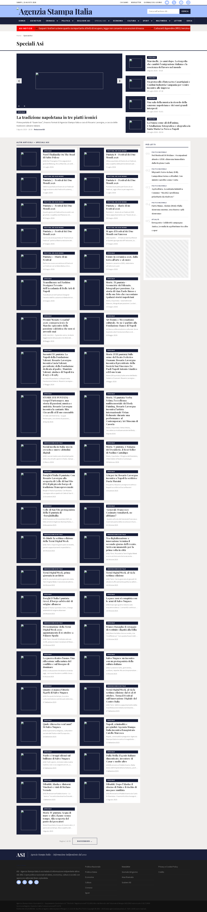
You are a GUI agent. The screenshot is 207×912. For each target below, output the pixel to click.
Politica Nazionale (92, 866)
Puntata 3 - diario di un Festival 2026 (118, 207)
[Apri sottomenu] (57, 20)
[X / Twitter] (174, 2)
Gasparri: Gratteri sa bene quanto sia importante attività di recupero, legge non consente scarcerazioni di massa (79, 28)
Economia (118, 20)
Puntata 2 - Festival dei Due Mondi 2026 (57, 233)
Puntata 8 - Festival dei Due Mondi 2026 (121, 156)
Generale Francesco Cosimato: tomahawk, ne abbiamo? (119, 512)
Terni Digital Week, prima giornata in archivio (56, 574)
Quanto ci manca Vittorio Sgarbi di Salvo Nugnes (56, 691)
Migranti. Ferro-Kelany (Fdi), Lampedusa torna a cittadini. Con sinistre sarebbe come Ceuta (167, 176)
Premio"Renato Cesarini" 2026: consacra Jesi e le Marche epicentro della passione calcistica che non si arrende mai (59, 325)
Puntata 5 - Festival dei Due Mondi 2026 (57, 207)
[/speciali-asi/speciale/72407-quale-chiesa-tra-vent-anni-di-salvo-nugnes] (29, 731)
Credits (161, 872)
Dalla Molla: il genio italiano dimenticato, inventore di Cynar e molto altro (121, 758)
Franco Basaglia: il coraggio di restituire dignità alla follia (121, 628)
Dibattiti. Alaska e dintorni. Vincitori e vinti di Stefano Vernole (57, 787)
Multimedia (161, 20)
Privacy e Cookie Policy (168, 866)
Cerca (185, 11)
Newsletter (136, 2)
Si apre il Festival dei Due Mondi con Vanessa (119, 233)
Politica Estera (91, 872)
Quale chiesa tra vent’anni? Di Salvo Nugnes (57, 726)
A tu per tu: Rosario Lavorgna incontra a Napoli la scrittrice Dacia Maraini (122, 478)
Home (19, 35)
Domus (22, 20)
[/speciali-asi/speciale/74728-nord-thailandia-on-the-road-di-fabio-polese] (29, 159)
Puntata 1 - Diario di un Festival (55, 258)
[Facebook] (181, 2)
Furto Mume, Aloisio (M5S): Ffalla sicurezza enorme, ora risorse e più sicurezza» (168, 209)
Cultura (131, 20)
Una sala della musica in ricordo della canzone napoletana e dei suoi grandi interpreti (167, 105)
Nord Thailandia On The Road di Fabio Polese (59, 156)
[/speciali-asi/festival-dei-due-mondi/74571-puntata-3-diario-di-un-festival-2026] (92, 210)
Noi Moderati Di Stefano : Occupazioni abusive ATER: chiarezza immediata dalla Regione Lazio (169, 159)
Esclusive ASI (83, 20)
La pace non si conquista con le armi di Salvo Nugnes (121, 600)
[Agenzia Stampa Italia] (54, 11)
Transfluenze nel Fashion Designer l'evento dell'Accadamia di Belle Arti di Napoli (59, 287)
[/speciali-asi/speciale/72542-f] (92, 634)
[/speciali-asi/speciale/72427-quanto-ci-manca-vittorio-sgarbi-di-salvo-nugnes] (29, 699)
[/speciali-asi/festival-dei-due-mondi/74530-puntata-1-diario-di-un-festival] (29, 261)
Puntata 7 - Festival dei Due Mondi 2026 (57, 182)
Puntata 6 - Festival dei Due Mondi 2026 (121, 182)
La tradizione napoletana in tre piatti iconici (57, 117)
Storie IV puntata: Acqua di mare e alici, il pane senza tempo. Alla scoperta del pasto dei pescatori (57, 817)
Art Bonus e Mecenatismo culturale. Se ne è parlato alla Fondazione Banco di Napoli (121, 322)
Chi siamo (124, 2)
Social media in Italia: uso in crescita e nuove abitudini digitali (57, 449)
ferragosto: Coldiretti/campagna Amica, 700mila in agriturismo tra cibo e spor (170, 226)
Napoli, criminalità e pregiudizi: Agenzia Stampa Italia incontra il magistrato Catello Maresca (120, 729)
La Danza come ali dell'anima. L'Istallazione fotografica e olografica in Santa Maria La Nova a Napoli (168, 125)
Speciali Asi (100, 20)
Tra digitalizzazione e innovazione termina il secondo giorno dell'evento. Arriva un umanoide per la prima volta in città (121, 544)
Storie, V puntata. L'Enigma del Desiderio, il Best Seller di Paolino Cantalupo (121, 449)
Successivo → (84, 841)
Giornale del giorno (153, 2)
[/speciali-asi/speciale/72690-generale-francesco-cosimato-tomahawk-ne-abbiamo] (92, 516)
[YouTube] (167, 2)
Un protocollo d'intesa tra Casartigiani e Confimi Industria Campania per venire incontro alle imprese (168, 84)
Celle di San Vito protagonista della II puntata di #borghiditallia (59, 512)
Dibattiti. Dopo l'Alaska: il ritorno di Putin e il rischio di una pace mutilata (121, 787)
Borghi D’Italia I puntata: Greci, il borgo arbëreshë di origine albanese (58, 601)
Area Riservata (128, 877)
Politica (66, 20)
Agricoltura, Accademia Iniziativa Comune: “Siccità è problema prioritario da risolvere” (167, 193)
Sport (146, 20)
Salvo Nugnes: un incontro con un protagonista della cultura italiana (120, 661)
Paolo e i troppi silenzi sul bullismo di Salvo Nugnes (56, 757)
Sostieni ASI (126, 882)
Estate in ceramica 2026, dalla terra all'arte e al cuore (122, 258)
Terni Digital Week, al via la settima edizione (120, 574)
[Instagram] (188, 2)
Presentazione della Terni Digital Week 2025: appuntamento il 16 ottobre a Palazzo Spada (58, 631)
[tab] (18, 106)
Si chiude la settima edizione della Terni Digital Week (58, 540)
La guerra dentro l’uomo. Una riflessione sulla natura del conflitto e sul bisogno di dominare (59, 663)
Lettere (178, 20)
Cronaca (50, 20)
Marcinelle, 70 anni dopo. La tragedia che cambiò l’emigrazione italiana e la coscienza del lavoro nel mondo (167, 64)
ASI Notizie (35, 20)
